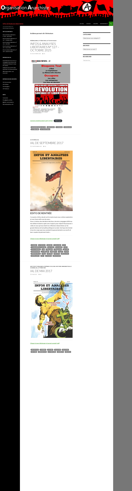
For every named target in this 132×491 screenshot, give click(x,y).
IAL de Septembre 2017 (46, 143)
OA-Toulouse (6, 88)
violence (48, 255)
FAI (43, 249)
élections (51, 247)
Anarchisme (51, 127)
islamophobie (35, 251)
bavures (49, 245)
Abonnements (104, 23)
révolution (65, 253)
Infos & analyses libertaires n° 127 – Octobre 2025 (44, 47)
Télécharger (58, 120)
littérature (35, 129)
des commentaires (8, 102)
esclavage (59, 247)
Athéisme (34, 245)
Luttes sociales (51, 40)
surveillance (35, 255)
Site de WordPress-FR (8, 104)
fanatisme (49, 249)
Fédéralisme (34, 40)
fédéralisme (67, 127)
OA (44, 53)
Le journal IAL (34, 139)
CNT (64, 245)
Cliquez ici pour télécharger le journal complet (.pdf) (45, 238)
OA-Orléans (6, 84)
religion (57, 253)
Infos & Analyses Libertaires (13, 24)
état (65, 247)
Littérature (42, 40)
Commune (59, 127)
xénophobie (57, 255)
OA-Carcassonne (7, 82)
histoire (66, 249)
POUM (66, 251)
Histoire (58, 266)
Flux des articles (7, 100)
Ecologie (52, 266)
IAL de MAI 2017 (41, 271)
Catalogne (57, 245)
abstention (35, 349)
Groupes (95, 23)
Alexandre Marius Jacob (38, 127)
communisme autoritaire (39, 247)
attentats (42, 245)
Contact (88, 23)
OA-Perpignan (6, 86)
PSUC (44, 253)
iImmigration (42, 351)
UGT (42, 255)
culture (50, 349)
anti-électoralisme (36, 266)
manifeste (53, 251)
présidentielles (36, 253)
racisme (50, 253)
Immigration (66, 266)
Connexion (5, 98)
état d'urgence (36, 249)
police (60, 251)
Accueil (82, 23)
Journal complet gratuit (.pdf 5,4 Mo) (41, 120)
